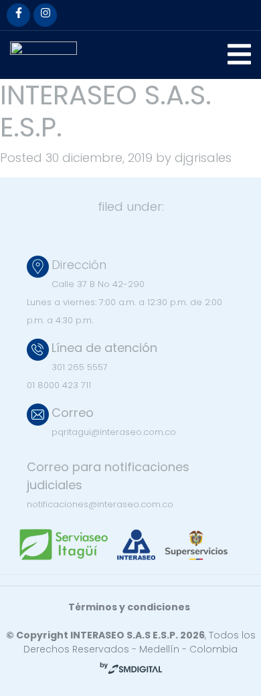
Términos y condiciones (129, 607)
